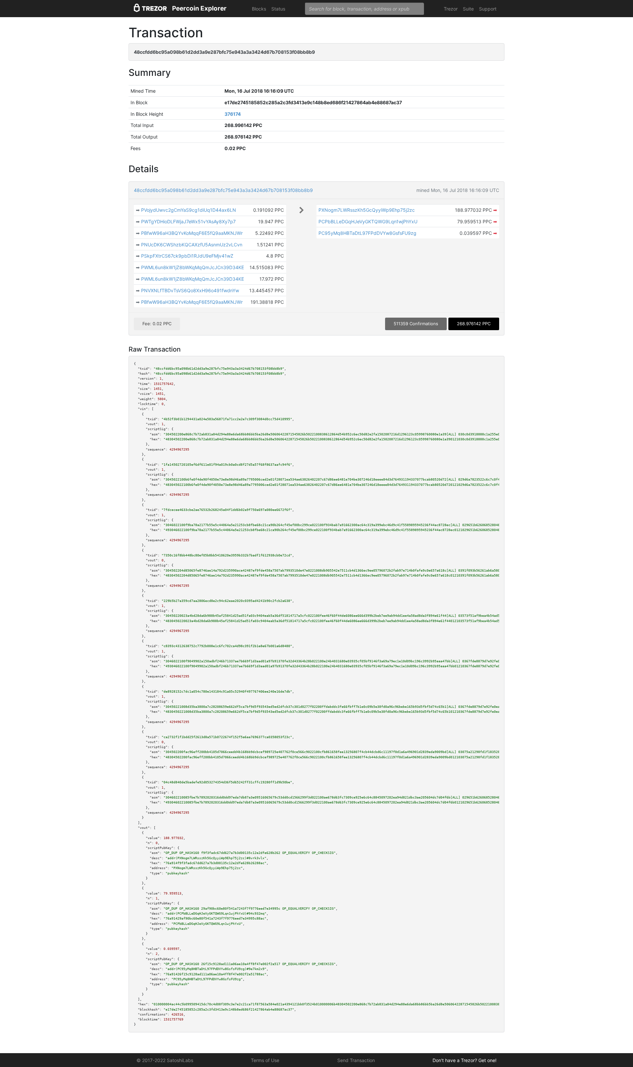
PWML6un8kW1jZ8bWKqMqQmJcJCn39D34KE (192, 267)
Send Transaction (356, 1060)
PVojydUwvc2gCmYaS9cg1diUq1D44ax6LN (188, 210)
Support (488, 9)
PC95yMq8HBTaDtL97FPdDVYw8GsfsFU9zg (367, 233)
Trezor (451, 9)
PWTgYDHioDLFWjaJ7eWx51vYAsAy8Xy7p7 (188, 221)
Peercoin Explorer (199, 8)
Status (278, 9)
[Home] (150, 8)
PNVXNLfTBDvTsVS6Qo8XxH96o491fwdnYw (190, 290)
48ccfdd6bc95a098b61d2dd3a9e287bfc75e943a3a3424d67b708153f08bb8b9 (223, 190)
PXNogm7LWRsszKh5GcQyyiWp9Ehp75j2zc (366, 210)
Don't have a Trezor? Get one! (465, 1060)
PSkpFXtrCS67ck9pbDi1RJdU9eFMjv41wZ (187, 256)
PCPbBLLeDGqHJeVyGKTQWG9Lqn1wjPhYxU (367, 221)
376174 (233, 114)
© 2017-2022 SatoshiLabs (164, 1060)
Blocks (259, 9)
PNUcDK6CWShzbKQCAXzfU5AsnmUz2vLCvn (191, 244)
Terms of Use (265, 1060)
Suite (468, 9)
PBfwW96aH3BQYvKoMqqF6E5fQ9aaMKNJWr (192, 233)
